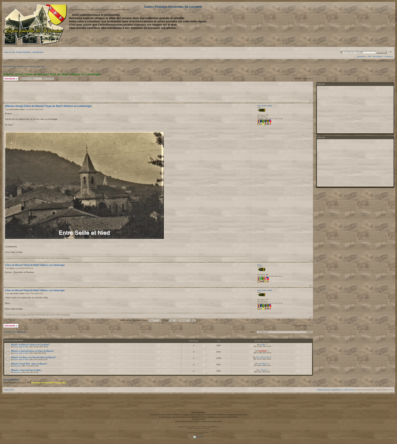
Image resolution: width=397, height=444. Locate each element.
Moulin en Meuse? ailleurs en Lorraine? (30, 344)
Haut (310, 101)
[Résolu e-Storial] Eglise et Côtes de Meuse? (32, 351)
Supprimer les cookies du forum (343, 390)
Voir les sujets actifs (37, 66)
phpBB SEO (198, 434)
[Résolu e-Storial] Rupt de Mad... (26, 370)
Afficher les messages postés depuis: (134, 320)
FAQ (369, 56)
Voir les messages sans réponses (15, 66)
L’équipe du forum (323, 390)
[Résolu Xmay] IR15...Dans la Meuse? (29, 364)
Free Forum (206, 428)
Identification (38, 52)
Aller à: (252, 332)
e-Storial (262, 370)
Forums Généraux (23, 52)
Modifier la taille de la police (390, 51)
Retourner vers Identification (16, 332)
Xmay (12, 268)
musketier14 (262, 363)
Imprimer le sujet (341, 51)
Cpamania (262, 351)
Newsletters (361, 56)
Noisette (17, 366)
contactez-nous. (198, 419)
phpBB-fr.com (204, 432)
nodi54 (262, 344)
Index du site (9, 52)
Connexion (389, 56)
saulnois (17, 372)
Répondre (7, 78)
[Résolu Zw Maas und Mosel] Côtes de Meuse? (33, 357)
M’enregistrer (378, 56)
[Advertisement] (368, 24)
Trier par (165, 320)
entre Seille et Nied (17, 109)
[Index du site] (36, 24)
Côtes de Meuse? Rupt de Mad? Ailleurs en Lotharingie (35, 265)
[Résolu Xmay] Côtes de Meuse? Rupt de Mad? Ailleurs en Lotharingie (48, 106)
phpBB (191, 427)
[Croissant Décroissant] (187, 320)
